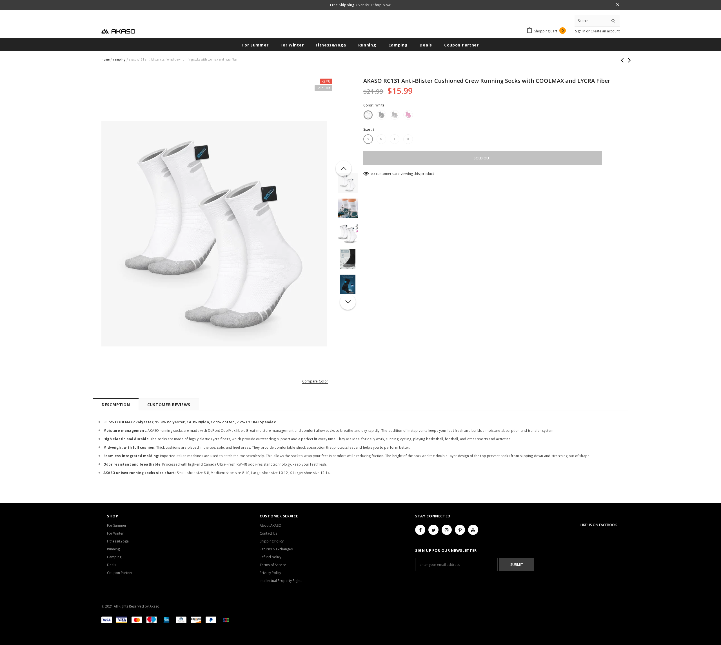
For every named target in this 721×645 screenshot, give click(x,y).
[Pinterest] (460, 530)
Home (105, 59)
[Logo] (118, 31)
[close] (617, 5)
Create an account (605, 31)
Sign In (580, 31)
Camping (119, 59)
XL (408, 139)
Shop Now (381, 5)
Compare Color (315, 381)
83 (373, 174)
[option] (214, 233)
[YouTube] (473, 530)
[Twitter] (433, 530)
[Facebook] (420, 530)
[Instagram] (447, 530)
